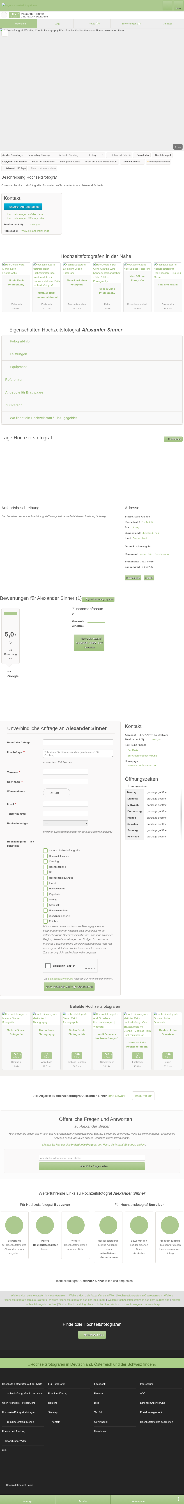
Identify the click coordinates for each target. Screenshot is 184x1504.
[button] (92, 89)
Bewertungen (130, 23)
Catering (54, 861)
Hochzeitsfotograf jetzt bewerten (89, 643)
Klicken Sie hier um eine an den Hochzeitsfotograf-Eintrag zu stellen (93, 1144)
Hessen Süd (145, 554)
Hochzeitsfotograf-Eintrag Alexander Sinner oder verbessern (108, 1249)
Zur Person (13, 405)
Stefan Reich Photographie (76, 1032)
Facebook (99, 1383)
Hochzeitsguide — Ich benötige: (20, 843)
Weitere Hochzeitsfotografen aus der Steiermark (77, 1299)
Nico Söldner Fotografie (137, 278)
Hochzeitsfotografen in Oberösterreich (139, 1295)
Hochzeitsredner (58, 910)
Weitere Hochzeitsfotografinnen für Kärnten (83, 1304)
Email (11, 804)
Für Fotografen (56, 1383)
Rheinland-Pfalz (150, 532)
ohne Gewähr (116, 1096)
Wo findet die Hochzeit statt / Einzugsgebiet (43, 418)
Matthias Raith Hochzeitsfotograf (47, 294)
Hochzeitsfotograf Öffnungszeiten (26, 218)
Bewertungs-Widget (16, 1440)
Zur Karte (133, 750)
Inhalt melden (143, 1096)
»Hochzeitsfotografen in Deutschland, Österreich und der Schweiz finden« (92, 1364)
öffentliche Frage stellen (93, 1166)
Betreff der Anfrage (18, 742)
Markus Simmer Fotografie (16, 1032)
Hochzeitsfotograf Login (19, 1484)
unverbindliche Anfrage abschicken (69, 986)
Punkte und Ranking (13, 1431)
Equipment (18, 367)
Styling (53, 899)
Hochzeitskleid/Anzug (61, 877)
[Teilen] (170, 1499)
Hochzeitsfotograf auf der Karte (25, 214)
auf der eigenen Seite (139, 1247)
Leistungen (18, 354)
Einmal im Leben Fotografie (77, 282)
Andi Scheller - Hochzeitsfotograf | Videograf (107, 1037)
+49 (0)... (20, 224)
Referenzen (14, 379)
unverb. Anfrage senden (24, 206)
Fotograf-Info (19, 341)
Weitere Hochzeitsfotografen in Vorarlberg (135, 1304)
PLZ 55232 (147, 522)
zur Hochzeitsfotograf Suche (4, 15)
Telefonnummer (16, 813)
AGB (142, 1393)
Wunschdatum (16, 791)
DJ (50, 872)
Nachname (14, 781)
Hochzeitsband (57, 866)
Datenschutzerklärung (60, 978)
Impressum (146, 1383)
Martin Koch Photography (16, 282)
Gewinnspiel (101, 1421)
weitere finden (45, 1244)
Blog (96, 1402)
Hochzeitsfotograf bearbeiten (156, 1421)
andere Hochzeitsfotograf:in (64, 850)
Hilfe (4, 1450)
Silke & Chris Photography (107, 290)
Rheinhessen (161, 554)
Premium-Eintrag (177, 260)
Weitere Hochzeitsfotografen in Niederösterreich (39, 1295)
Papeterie (54, 894)
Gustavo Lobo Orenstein (168, 1032)
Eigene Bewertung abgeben (99, 599)
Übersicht (20, 23)
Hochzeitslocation (59, 856)
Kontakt (149, 577)
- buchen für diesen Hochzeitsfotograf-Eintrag (170, 1247)
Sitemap (53, 1412)
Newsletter (100, 1431)
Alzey (136, 527)
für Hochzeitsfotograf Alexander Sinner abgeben (14, 1247)
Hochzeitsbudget (17, 823)
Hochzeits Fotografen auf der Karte (22, 1383)
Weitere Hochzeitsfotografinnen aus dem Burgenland (138, 1299)
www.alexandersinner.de (35, 230)
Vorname (13, 772)
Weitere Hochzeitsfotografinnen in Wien (92, 1295)
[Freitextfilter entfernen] (167, 5)
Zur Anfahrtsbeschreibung (142, 755)
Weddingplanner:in (59, 915)
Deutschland (140, 538)
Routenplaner (174, 439)
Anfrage (167, 23)
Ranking (53, 1402)
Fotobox (53, 921)
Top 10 (98, 1412)
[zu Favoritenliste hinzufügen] (4, 33)
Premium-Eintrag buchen (20, 1421)
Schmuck (54, 905)
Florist (52, 883)
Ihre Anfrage (15, 752)
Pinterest (99, 1393)
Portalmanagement (151, 1412)
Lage (57, 23)
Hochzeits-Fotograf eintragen (18, 1412)
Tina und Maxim (168, 284)
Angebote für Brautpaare (24, 392)
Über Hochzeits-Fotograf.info (18, 1402)
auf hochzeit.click (93, 1334)
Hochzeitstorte (57, 888)
